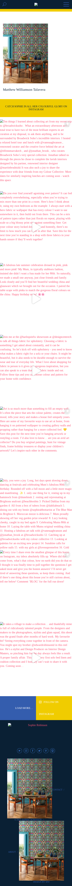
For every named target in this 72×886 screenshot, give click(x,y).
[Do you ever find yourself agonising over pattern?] (36, 227)
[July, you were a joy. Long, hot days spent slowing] (36, 514)
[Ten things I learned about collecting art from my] (36, 155)
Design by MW (41, 882)
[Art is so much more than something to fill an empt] (36, 442)
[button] (66, 4)
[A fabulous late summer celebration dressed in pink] (36, 299)
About (12, 852)
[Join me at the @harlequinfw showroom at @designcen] (36, 371)
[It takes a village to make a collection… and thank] (36, 658)
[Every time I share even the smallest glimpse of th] (36, 586)
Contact (57, 789)
